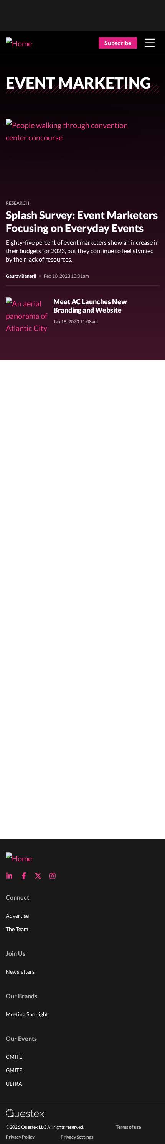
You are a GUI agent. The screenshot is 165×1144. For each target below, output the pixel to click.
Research (17, 203)
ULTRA (14, 1083)
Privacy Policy (20, 1137)
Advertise (17, 915)
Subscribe (118, 42)
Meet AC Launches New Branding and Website (90, 305)
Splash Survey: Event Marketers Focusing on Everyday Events (82, 221)
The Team (17, 929)
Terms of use (128, 1127)
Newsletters (20, 971)
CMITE (14, 1056)
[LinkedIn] (11, 876)
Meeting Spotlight (27, 1014)
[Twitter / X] (40, 876)
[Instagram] (55, 876)
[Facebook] (26, 876)
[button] (149, 43)
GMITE (14, 1070)
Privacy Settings (77, 1137)
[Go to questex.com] (25, 1113)
